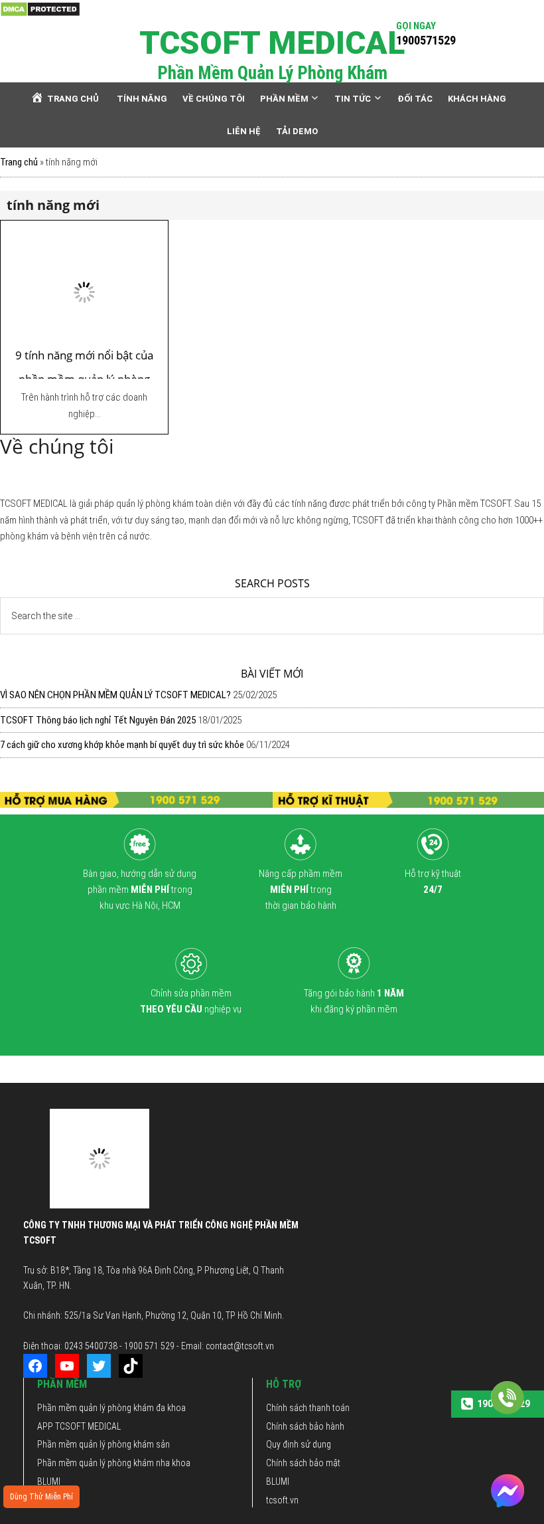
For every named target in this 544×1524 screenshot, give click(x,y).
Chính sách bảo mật (303, 1463)
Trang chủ (19, 162)
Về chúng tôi (102, 1068)
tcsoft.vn (282, 1500)
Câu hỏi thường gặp (190, 1068)
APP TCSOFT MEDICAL (79, 1426)
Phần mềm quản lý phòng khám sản (103, 1444)
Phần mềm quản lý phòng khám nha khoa (113, 1463)
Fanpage (425, 1068)
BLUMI (48, 1481)
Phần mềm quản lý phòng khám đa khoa (111, 1407)
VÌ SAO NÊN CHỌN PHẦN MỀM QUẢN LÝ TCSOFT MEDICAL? (115, 695)
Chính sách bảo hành (305, 1426)
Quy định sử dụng (298, 1444)
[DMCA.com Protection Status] (40, 8)
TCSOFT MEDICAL (272, 43)
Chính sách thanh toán (308, 1407)
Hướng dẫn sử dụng (345, 1068)
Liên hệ (268, 1068)
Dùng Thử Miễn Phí (41, 1496)
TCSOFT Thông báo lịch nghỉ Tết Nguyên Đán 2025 (98, 720)
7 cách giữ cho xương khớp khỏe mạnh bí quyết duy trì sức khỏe (122, 745)
